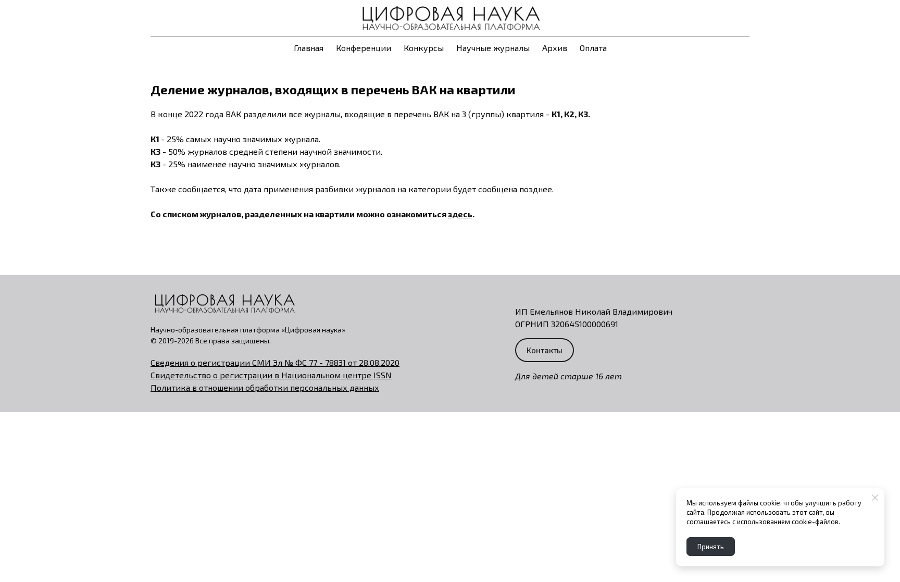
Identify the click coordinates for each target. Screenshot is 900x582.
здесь (460, 214)
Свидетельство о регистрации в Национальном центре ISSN (271, 375)
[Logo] (450, 18)
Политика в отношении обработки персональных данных (265, 387)
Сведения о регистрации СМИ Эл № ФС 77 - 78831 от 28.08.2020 (275, 362)
